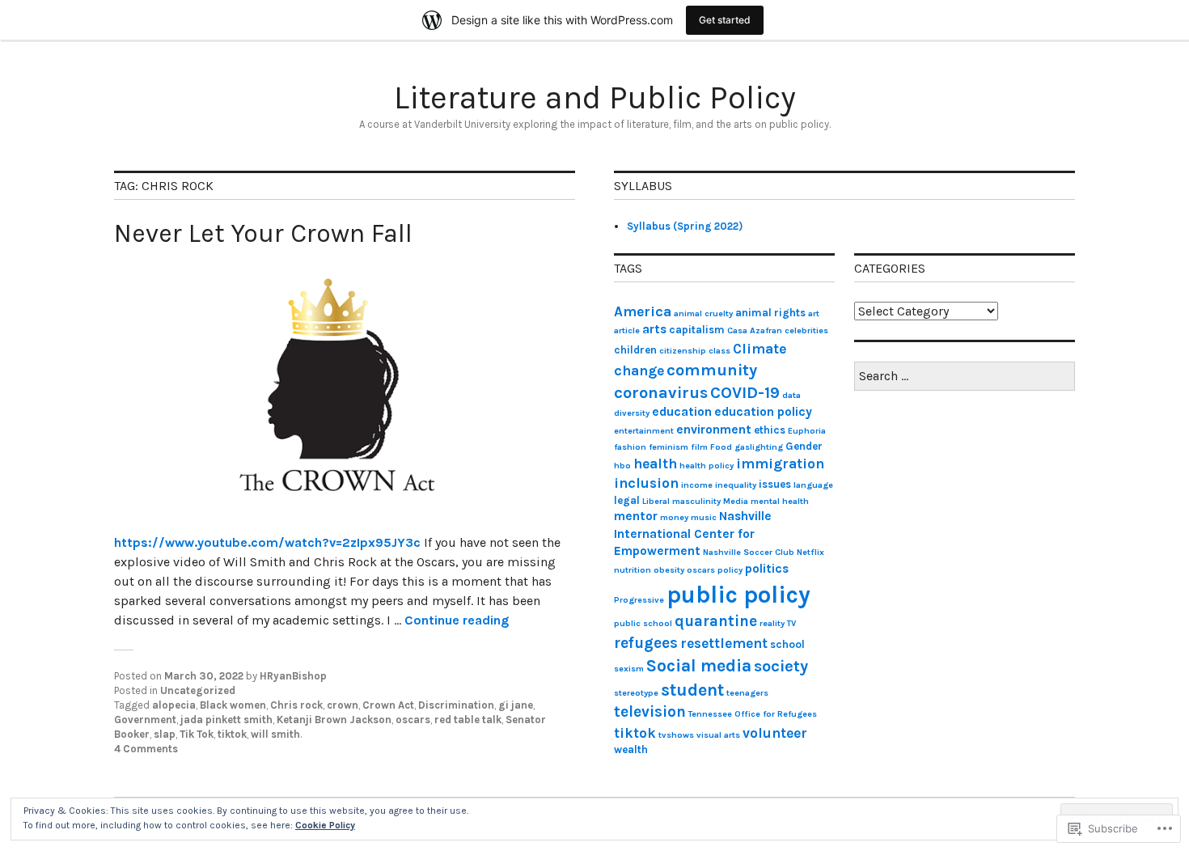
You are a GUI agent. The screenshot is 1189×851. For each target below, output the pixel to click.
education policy (763, 411)
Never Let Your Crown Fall (263, 233)
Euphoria (807, 431)
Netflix (810, 552)
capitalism (697, 330)
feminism (668, 447)
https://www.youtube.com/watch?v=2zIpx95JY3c (267, 542)
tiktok (232, 734)
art (813, 313)
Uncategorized (197, 690)
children (635, 350)
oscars (413, 719)
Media (735, 501)
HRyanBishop (293, 676)
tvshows (676, 735)
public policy (738, 594)
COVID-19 (745, 392)
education (682, 411)
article (627, 330)
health (655, 463)
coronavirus (661, 392)
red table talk (467, 719)
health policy (706, 465)
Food (721, 447)
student (692, 690)
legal (627, 500)
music (704, 517)
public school (643, 623)
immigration (780, 463)
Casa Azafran (754, 330)
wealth (631, 749)
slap (165, 734)
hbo (622, 465)
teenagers (747, 693)
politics (767, 568)
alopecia (174, 705)
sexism (629, 668)
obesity (669, 570)
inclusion (646, 483)
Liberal (656, 501)
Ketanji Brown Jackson (334, 719)
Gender (804, 446)
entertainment (644, 431)
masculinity (696, 501)
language (813, 485)
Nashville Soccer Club (748, 552)
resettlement (724, 643)
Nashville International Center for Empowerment (693, 533)
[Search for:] (964, 376)
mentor (636, 516)
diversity (632, 413)
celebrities (806, 330)
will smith (275, 734)
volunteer (775, 733)
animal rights (770, 313)
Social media (698, 665)
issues (775, 484)
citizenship (682, 350)
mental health (780, 501)
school (787, 644)
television (650, 712)
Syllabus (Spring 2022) (685, 226)
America (642, 311)
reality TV (778, 623)
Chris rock (296, 705)
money (674, 517)
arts (654, 329)
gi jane (515, 705)
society (781, 665)
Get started (725, 20)
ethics (769, 430)
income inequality (718, 485)
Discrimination (456, 705)
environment (713, 429)
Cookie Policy (325, 825)
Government (145, 719)
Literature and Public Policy (595, 97)
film (699, 447)
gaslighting (758, 447)
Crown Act (388, 705)
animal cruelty (703, 313)
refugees (646, 643)
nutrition (632, 570)
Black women (233, 705)
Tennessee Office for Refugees (752, 714)
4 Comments (146, 749)
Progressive (639, 600)
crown (342, 705)
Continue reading (456, 620)
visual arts (718, 735)
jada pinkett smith (226, 719)
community (711, 369)
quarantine (716, 621)
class (719, 350)
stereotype (636, 693)
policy (730, 570)
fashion (630, 447)
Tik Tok (197, 734)
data (791, 395)
